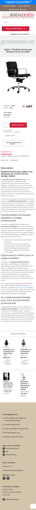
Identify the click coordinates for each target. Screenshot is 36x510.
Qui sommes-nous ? (12, 448)
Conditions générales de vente (12, 492)
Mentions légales (8, 489)
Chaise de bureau (11, 41)
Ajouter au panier (18, 125)
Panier (24, 9)
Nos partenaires (11, 454)
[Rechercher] (32, 22)
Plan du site (6, 494)
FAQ (7, 451)
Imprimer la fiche (10, 135)
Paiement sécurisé (12, 499)
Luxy (11, 108)
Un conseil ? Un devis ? (9, 6)
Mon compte (15, 9)
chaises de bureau (20, 287)
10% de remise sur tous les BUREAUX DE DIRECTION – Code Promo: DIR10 (18, 2)
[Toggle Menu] (33, 34)
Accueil (3, 41)
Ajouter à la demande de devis (13, 143)
